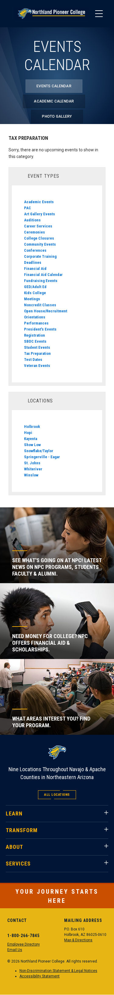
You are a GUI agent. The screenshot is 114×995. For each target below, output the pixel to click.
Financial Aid (35, 268)
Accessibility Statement (39, 976)
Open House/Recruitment (45, 311)
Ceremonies (34, 232)
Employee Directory (23, 944)
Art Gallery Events (39, 214)
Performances (36, 323)
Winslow (31, 475)
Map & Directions (78, 940)
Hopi (28, 432)
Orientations (34, 317)
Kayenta (30, 438)
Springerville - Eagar (42, 457)
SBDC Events (35, 341)
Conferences (35, 250)
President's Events (40, 329)
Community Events (40, 244)
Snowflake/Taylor (38, 451)
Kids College (35, 293)
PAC (27, 208)
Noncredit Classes (40, 305)
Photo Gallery (57, 116)
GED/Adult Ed (35, 286)
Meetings (32, 299)
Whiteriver (33, 469)
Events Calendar (53, 86)
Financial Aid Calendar (43, 274)
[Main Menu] (99, 13)
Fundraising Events (40, 280)
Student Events (37, 347)
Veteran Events (37, 365)
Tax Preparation (37, 353)
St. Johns (32, 463)
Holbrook (32, 426)
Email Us (14, 950)
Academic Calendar (54, 101)
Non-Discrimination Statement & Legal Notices (58, 971)
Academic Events (39, 202)
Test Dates (33, 359)
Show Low (32, 444)
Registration (34, 335)
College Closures (39, 238)
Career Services (38, 226)
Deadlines (32, 262)
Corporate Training (40, 256)
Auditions (32, 220)
